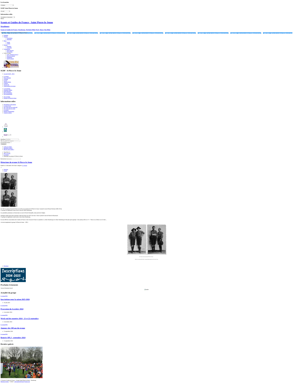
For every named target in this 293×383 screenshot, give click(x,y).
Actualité (6, 79)
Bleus (5, 41)
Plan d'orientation (8, 92)
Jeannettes (9, 39)
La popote (6, 110)
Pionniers (9, 46)
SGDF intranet (10, 58)
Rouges (5, 45)
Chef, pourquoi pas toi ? (12, 54)
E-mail (5, 171)
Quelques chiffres (8, 90)
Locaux (5, 80)
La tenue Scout (7, 106)
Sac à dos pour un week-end (10, 107)
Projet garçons (10, 50)
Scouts (8, 42)
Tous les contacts (11, 56)
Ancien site (6, 84)
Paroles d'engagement (9, 111)
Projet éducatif (7, 91)
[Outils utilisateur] (1, 167)
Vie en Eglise (7, 96)
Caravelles (9, 47)
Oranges (6, 36)
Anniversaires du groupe (9, 86)
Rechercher (3, 159)
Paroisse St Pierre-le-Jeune (10, 98)
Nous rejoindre (7, 78)
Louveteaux (9, 38)
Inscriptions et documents (10, 104)
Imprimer (6, 169)
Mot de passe (4, 141)
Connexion (3, 144)
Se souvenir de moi (5, 142)
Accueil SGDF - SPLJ (9, 74)
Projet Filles (9, 51)
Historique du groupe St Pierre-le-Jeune (16, 162)
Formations (9, 57)
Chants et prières (8, 112)
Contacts (6, 83)
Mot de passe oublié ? (9, 149)
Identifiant (3, 139)
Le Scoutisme (7, 88)
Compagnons (7, 49)
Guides (8, 43)
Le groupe (6, 76)
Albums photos (7, 82)
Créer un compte (8, 146)
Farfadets (6, 35)
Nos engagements (8, 94)
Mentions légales (5, 381)
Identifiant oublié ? (8, 148)
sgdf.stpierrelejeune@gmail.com (22, 381)
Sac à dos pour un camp (9, 108)
